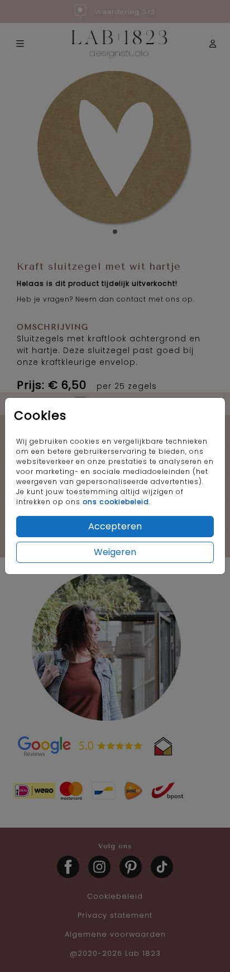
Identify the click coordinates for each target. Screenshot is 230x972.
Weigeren (115, 552)
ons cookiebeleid (116, 501)
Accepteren (115, 526)
